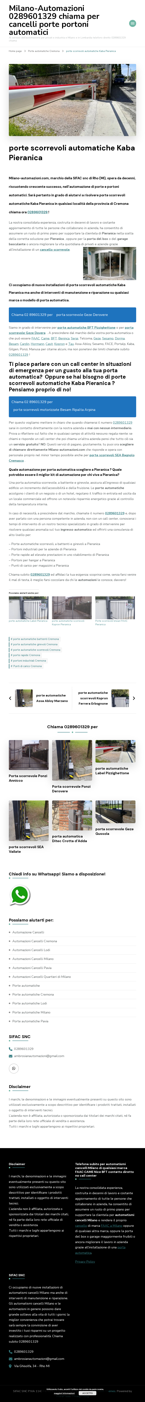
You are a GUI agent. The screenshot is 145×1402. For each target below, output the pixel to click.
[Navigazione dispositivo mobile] (132, 23)
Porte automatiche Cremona (33, 994)
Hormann (37, 344)
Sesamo (108, 338)
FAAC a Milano (111, 1226)
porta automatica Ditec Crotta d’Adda (69, 838)
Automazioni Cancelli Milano (33, 959)
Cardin (24, 344)
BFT (54, 338)
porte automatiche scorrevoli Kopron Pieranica (68, 622)
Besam (14, 344)
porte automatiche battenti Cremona (36, 639)
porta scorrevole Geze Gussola (114, 831)
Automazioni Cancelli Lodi (31, 950)
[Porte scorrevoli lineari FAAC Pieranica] (115, 607)
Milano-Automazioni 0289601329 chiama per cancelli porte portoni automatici (54, 20)
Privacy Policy (85, 1262)
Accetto (87, 1393)
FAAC (35, 338)
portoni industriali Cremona (29, 660)
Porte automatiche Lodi (29, 1003)
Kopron (59, 344)
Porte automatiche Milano (31, 1012)
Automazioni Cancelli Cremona (34, 941)
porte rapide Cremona (26, 655)
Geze (97, 338)
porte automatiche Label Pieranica (28, 621)
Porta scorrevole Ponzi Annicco (28, 778)
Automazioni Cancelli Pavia (31, 968)
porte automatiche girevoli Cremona (35, 644)
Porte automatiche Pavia (30, 1021)
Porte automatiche (26, 986)
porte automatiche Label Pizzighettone (112, 770)
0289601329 (37, 212)
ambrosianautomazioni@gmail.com (39, 1056)
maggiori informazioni (64, 1393)
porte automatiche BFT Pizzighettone (86, 327)
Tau (71, 344)
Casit (49, 344)
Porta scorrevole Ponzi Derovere (71, 788)
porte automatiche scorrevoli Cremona (36, 650)
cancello (81, 1226)
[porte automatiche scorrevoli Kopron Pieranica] (72, 607)
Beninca (63, 338)
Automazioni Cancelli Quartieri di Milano (41, 977)
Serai (74, 338)
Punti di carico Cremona (27, 666)
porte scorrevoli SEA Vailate (26, 849)
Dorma (120, 338)
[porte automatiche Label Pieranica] (28, 607)
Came (45, 338)
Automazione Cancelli (28, 932)
